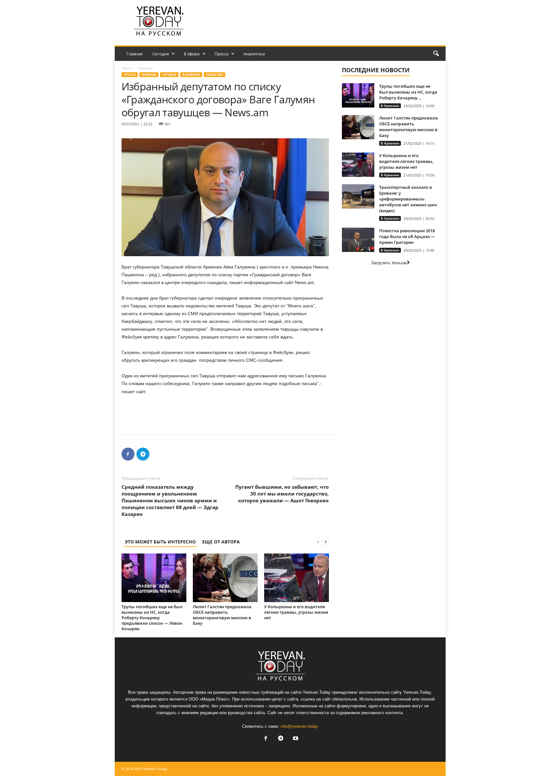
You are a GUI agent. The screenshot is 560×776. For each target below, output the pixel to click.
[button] (436, 54)
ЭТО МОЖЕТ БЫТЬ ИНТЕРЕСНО (160, 542)
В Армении (191, 75)
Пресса (221, 54)
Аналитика (254, 54)
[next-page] (325, 541)
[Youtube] (295, 738)
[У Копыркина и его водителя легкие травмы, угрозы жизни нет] (296, 577)
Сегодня (160, 54)
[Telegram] (142, 454)
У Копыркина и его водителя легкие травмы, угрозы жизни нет (296, 612)
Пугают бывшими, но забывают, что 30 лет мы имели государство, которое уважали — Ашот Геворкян (282, 494)
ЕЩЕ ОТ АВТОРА (221, 542)
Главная (134, 54)
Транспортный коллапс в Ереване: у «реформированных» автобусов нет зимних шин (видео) (408, 198)
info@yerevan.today (299, 726)
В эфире (192, 54)
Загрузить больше (389, 262)
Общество (214, 75)
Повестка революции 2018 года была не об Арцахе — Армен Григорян (407, 236)
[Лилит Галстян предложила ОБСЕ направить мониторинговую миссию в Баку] (225, 577)
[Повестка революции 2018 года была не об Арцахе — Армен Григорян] (358, 240)
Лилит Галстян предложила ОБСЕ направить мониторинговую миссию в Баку (222, 615)
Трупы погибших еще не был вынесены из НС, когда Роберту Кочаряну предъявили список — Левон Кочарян (152, 618)
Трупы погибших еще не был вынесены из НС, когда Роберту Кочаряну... (408, 92)
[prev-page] (318, 541)
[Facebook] (128, 454)
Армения (149, 75)
